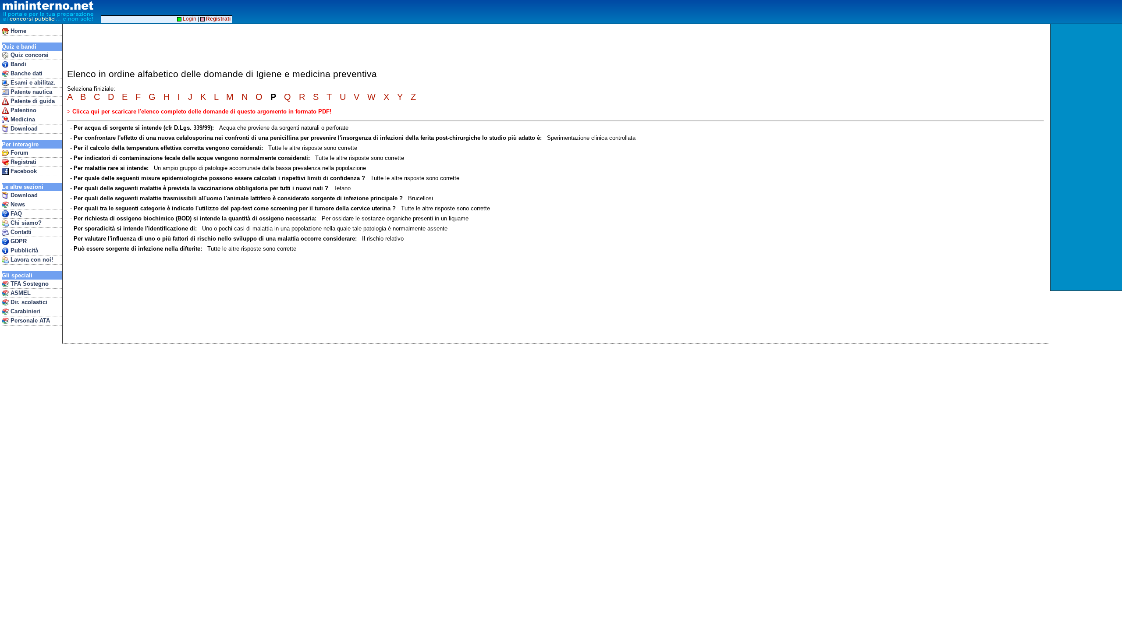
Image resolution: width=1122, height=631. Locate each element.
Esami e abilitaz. (32, 82)
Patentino (22, 110)
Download (23, 128)
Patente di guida (32, 101)
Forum (18, 152)
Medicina (22, 119)
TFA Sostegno (29, 283)
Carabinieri (24, 311)
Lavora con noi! (31, 259)
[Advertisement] (1087, 157)
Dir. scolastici (28, 302)
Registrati (22, 162)
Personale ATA (29, 320)
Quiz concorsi (29, 55)
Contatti (20, 232)
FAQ (15, 213)
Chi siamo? (25, 223)
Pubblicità (23, 250)
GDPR (18, 241)
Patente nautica (30, 92)
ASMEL (20, 293)
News (17, 204)
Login (188, 19)
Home (17, 31)
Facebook (23, 171)
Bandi (17, 64)
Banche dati (26, 73)
